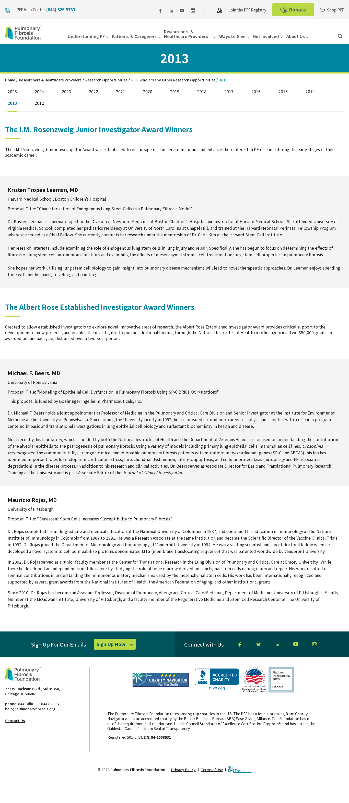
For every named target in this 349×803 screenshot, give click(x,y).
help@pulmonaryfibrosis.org (30, 708)
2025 (12, 91)
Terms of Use (212, 770)
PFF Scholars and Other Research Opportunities (173, 79)
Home (10, 79)
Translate (243, 770)
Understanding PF (86, 36)
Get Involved (266, 36)
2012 (39, 103)
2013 (12, 103)
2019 (174, 91)
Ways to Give (232, 36)
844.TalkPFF (28, 703)
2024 (39, 91)
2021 (120, 91)
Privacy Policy (183, 770)
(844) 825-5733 (60, 9)
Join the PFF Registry (247, 10)
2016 (256, 91)
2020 (147, 91)
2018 (201, 91)
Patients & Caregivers (134, 36)
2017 (229, 91)
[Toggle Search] (340, 36)
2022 (93, 91)
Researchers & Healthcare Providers (186, 34)
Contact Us (15, 720)
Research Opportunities (106, 79)
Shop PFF (335, 10)
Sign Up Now (116, 645)
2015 (283, 91)
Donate (301, 11)
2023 (66, 91)
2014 (310, 91)
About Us (295, 36)
